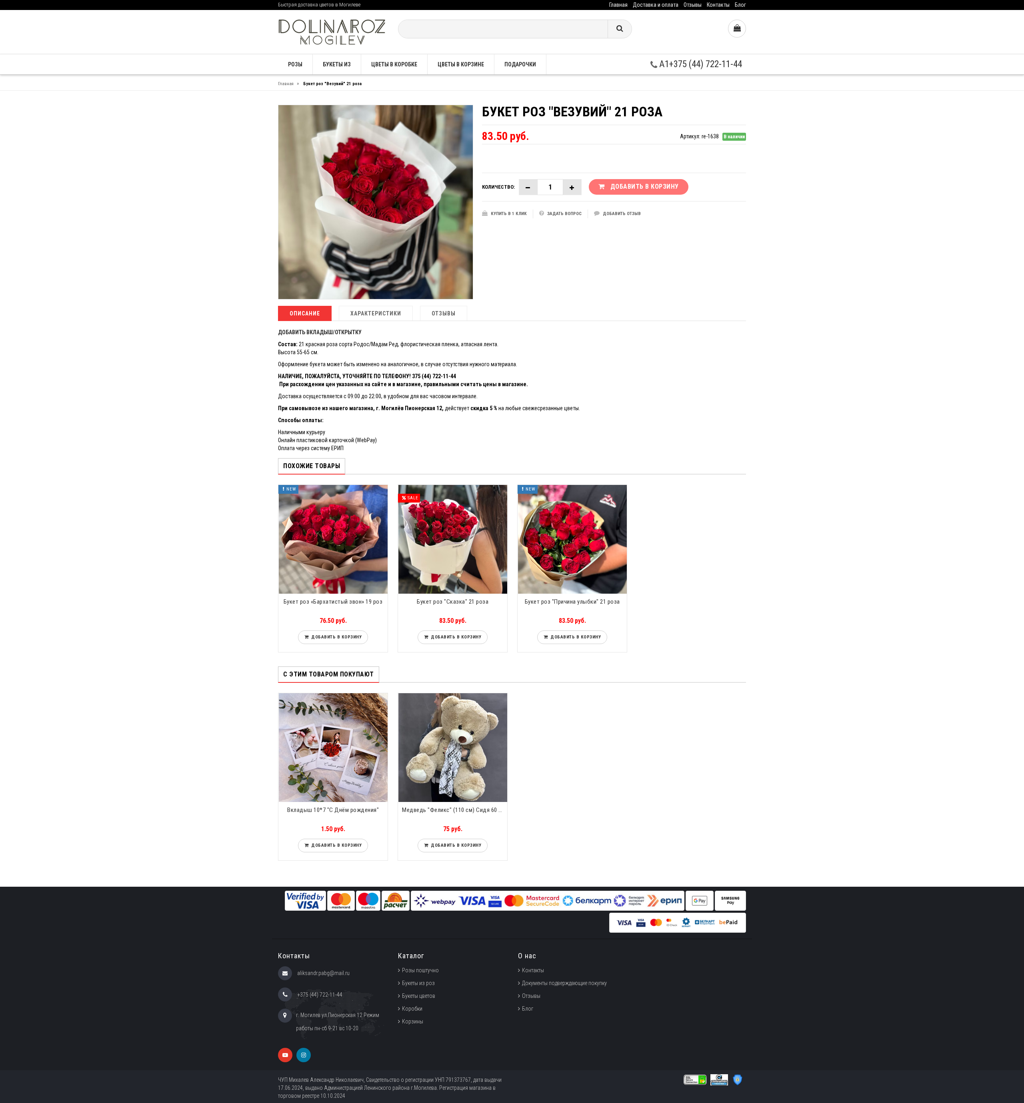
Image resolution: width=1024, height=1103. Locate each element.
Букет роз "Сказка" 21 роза (452, 601)
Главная (618, 5)
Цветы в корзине (461, 64)
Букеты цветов (418, 996)
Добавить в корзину (335, 637)
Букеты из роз (418, 983)
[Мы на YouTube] (285, 1055)
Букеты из (337, 64)
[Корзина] (737, 29)
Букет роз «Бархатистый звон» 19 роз (333, 601)
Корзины (412, 1021)
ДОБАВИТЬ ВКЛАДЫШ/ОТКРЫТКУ (320, 332)
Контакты (718, 5)
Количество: (498, 187)
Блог (740, 5)
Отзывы (693, 5)
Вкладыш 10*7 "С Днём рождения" (333, 810)
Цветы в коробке (394, 64)
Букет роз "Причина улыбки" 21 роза (572, 601)
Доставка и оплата (655, 5)
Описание (305, 313)
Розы (295, 64)
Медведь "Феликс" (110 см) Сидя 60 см (453, 810)
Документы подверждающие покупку (564, 983)
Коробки (412, 1008)
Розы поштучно (420, 970)
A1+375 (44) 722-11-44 (699, 64)
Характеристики (375, 313)
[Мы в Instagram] (303, 1055)
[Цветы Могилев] (332, 31)
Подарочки (520, 64)
